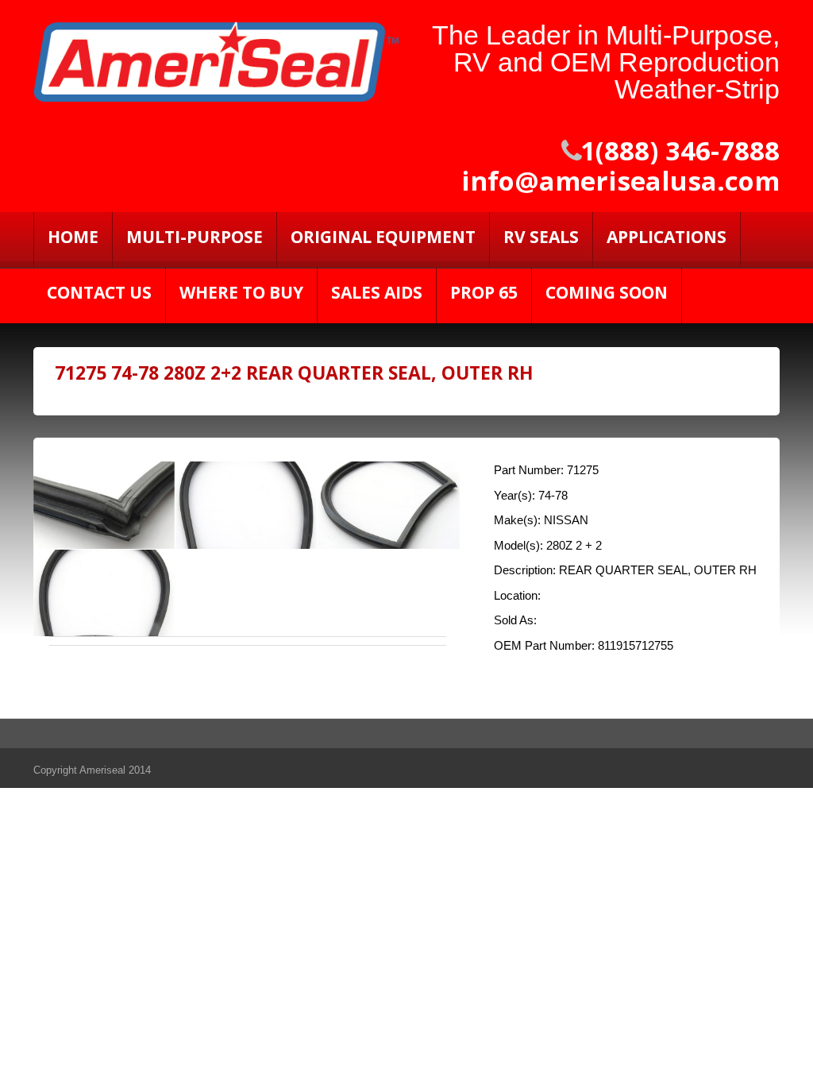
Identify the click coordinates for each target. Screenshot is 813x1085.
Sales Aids (376, 292)
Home (73, 237)
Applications (666, 237)
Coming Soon (606, 292)
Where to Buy (241, 292)
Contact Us (99, 292)
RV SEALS (541, 237)
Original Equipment (383, 237)
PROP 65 (484, 292)
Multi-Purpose (194, 237)
